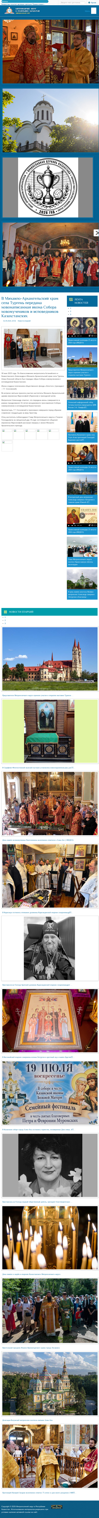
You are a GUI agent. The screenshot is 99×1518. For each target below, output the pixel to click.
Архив (93, 3)
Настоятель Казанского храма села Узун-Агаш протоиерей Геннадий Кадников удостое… (81, 437)
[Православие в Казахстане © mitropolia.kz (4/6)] (42, 434)
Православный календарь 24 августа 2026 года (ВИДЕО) (82, 468)
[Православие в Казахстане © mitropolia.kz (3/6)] (30, 434)
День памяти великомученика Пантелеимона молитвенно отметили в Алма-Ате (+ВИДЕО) (37, 840)
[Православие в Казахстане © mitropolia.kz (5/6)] (53, 434)
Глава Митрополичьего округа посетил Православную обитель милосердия (80, 561)
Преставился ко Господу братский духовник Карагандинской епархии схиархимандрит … (37, 985)
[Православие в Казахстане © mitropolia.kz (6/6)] (7, 445)
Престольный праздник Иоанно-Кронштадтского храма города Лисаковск (31, 1348)
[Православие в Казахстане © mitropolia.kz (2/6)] (18, 434)
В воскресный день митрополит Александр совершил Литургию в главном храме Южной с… (81, 499)
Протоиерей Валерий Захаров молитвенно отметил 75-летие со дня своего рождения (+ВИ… (39, 1493)
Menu (87, 11)
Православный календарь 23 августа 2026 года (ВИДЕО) (82, 531)
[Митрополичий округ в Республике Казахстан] (22, 10)
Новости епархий (24, 321)
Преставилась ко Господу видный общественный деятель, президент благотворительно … (37, 1202)
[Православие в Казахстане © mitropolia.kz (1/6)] (7, 434)
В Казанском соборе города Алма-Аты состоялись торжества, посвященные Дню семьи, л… (38, 1130)
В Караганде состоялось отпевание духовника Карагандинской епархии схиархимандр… (37, 912)
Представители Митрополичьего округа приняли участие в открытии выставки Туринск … (80, 372)
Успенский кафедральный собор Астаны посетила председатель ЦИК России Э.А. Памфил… (82, 404)
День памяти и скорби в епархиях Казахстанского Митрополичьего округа (31, 1274)
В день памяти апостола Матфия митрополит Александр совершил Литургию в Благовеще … (81, 594)
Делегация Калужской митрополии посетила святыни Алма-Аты (27, 1420)
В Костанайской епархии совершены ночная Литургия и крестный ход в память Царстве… (38, 1057)
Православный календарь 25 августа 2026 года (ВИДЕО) (82, 341)
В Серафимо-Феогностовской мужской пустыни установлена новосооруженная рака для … (38, 768)
